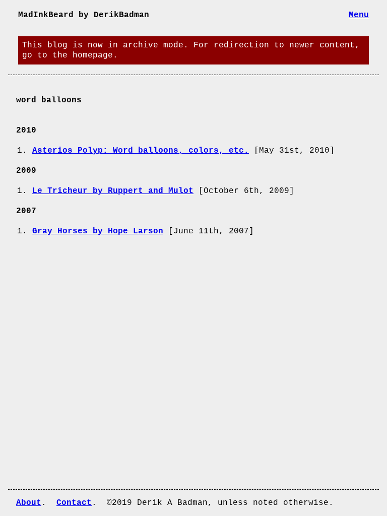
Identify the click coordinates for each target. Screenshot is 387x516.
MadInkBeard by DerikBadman (83, 15)
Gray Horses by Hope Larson (97, 231)
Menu (359, 15)
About (28, 502)
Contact (74, 502)
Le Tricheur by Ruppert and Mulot (113, 191)
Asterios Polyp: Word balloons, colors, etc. (140, 150)
